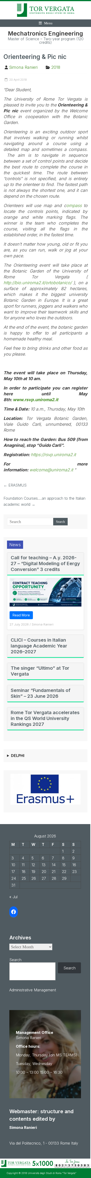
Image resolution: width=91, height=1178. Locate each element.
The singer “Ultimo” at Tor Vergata (40, 671)
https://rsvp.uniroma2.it (53, 454)
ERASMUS (15, 485)
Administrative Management (32, 990)
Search (15, 959)
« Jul (13, 896)
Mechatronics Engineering (45, 33)
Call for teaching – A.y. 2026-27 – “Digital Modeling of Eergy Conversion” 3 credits (45, 563)
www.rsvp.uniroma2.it (35, 399)
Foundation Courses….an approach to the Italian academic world (44, 501)
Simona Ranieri (23, 67)
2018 (55, 67)
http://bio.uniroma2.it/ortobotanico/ (38, 282)
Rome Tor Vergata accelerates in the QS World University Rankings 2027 (45, 718)
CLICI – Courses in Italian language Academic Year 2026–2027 (39, 645)
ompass (74, 205)
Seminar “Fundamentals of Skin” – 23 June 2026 (40, 693)
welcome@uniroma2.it (51, 469)
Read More (21, 615)
